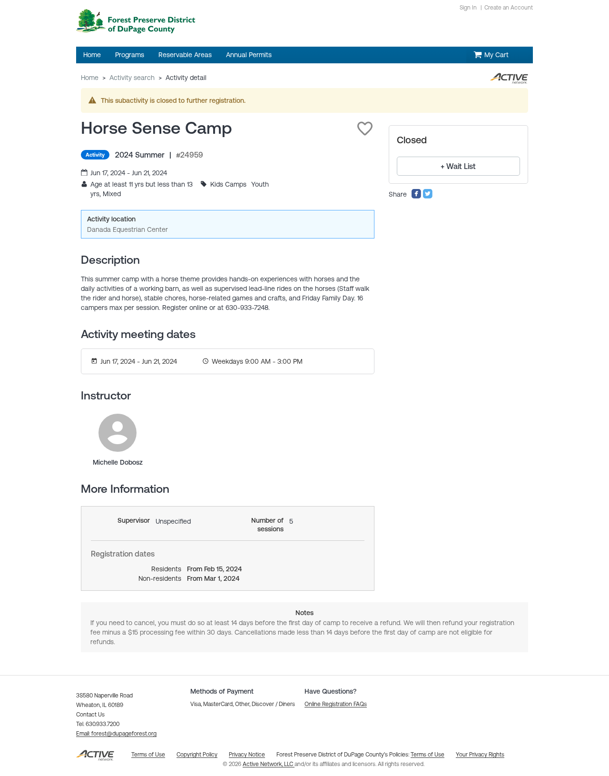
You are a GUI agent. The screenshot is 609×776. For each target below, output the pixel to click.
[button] (365, 128)
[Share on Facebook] (416, 196)
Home (89, 77)
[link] (117, 433)
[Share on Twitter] (427, 196)
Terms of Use (427, 754)
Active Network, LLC (269, 764)
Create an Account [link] (508, 7)
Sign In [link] (468, 7)
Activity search (132, 77)
